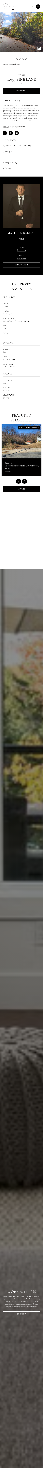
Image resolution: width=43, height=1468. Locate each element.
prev (18, 57)
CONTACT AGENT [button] (21, 265)
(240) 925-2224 (21, 250)
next (24, 57)
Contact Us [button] (21, 1314)
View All (21, 489)
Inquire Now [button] (21, 91)
